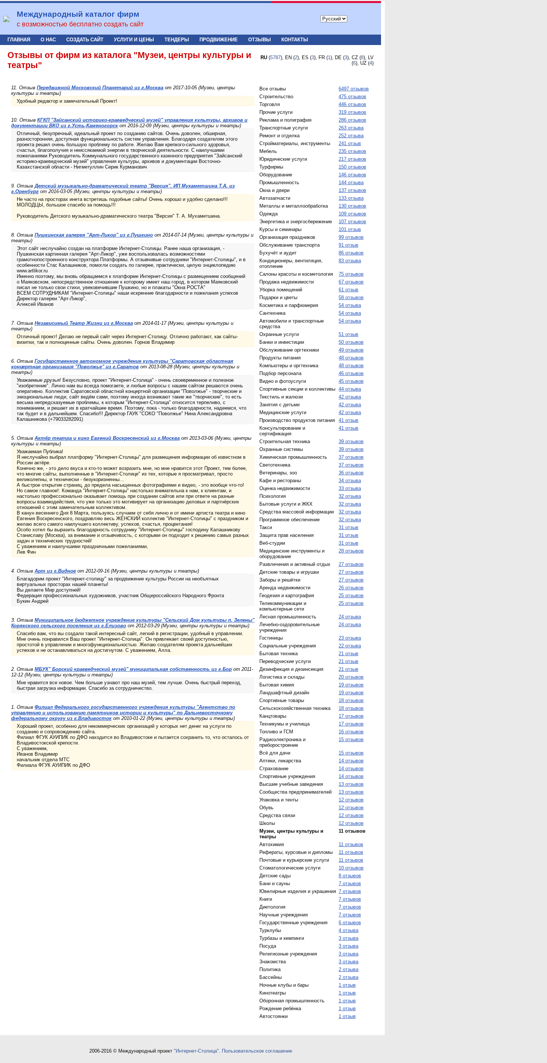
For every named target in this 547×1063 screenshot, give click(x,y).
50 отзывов (351, 342)
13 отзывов (351, 784)
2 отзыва (348, 969)
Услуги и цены (134, 39)
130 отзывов (352, 206)
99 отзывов (351, 237)
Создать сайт (84, 39)
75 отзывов (351, 274)
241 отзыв (350, 143)
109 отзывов (352, 214)
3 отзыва (348, 938)
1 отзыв (347, 985)
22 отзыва (350, 646)
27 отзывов (351, 564)
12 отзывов (351, 800)
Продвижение (218, 39)
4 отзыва (348, 930)
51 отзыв (348, 334)
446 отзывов (352, 104)
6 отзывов (350, 922)
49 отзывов (351, 350)
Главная (18, 39)
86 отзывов (351, 253)
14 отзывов (351, 760)
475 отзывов (352, 96)
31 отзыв (348, 527)
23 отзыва (350, 638)
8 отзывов (350, 875)
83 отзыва (350, 260)
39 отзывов (351, 441)
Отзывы (259, 39)
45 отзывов (351, 381)
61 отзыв (348, 289)
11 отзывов (351, 844)
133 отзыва (351, 198)
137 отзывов (352, 190)
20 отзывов (351, 677)
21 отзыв (348, 653)
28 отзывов (351, 551)
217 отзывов (352, 159)
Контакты (294, 39)
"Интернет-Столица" (196, 1051)
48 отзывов (351, 358)
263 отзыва (351, 128)
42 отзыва (350, 397)
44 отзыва (350, 389)
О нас (48, 39)
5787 (275, 57)
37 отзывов (351, 457)
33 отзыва (350, 488)
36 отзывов (351, 473)
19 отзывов (351, 685)
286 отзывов (352, 120)
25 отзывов (351, 595)
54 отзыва (350, 305)
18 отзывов (351, 700)
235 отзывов (352, 151)
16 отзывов (351, 731)
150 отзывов (352, 167)
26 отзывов (351, 587)
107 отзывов (352, 221)
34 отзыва (350, 480)
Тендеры (176, 39)
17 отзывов (351, 716)
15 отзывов (351, 739)
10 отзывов (351, 868)
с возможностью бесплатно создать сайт (80, 24)
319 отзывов (352, 112)
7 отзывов (350, 883)
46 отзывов (351, 373)
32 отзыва (350, 496)
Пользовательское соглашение (257, 1051)
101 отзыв (350, 229)
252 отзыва (351, 135)
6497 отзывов (354, 89)
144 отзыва (351, 182)
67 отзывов (351, 282)
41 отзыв (348, 420)
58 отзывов (351, 297)
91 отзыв (348, 245)
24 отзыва (350, 616)
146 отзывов (352, 174)
